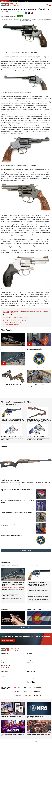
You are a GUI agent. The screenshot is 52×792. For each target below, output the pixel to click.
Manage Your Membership (32, 679)
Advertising (3, 655)
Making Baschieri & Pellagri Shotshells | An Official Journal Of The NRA (11, 599)
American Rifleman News (34, 610)
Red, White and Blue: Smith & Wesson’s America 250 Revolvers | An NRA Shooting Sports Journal (12, 438)
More (9, 447)
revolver (46, 311)
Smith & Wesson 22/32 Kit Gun (9, 311)
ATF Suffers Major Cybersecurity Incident (11, 535)
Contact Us (3, 657)
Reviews (29, 657)
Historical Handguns (18, 13)
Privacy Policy (3, 741)
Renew (13, 1)
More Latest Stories (31, 550)
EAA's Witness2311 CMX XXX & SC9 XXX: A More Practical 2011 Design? (17, 501)
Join (10, 1)
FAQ (2, 659)
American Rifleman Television (9, 566)
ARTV (2, 605)
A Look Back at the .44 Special (11, 324)
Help (2, 661)
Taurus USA (4, 587)
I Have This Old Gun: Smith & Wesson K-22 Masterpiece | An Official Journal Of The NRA (12, 420)
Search (2, 662)
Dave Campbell (6, 312)
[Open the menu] (49, 4)
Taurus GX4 (21, 587)
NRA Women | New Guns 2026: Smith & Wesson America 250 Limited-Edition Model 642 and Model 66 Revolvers (38, 438)
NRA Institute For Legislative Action (8, 675)
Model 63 (37, 311)
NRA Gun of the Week (31, 662)
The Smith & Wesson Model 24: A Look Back (15, 323)
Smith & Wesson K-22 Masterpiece (37, 587)
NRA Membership (30, 673)
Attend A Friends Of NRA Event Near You (38, 734)
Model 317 (42, 311)
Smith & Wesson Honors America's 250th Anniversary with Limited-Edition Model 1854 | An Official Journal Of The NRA (39, 421)
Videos (28, 659)
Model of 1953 (32, 311)
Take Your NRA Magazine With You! (11, 716)
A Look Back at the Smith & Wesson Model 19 (15, 321)
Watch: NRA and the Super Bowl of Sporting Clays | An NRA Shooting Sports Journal (13, 590)
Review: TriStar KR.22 (10, 480)
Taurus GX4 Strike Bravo (12, 587)
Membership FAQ (30, 677)
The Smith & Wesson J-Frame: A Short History (15, 319)
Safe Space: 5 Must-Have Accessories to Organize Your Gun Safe (16, 490)
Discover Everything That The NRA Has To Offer (12, 735)
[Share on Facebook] (25, 12)
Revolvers (11, 13)
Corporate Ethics (18, 741)
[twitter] (28, 12)
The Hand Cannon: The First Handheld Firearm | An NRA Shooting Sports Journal (38, 591)
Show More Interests (33, 627)
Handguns (6, 13)
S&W (27, 311)
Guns (5, 486)
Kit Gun (17, 311)
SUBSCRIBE (7, 640)
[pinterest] (31, 12)
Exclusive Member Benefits (32, 675)
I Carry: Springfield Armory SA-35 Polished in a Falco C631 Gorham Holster (16, 524)
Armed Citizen (5, 610)
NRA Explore (3, 677)
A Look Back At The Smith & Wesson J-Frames (15, 317)
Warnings (25, 741)
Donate (17, 1)
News (2, 13)
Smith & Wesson (23, 311)
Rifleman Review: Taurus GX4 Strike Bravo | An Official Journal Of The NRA (13, 584)
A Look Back (12, 312)
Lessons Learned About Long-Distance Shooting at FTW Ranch (17, 512)
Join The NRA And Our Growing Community (35, 717)
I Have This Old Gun (32, 566)
